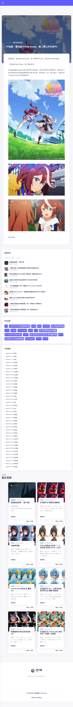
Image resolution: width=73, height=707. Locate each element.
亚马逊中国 (7, 330)
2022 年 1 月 (10, 436)
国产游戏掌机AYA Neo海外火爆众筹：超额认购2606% (25, 274)
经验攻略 (30, 339)
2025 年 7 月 (10, 359)
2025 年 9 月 (10, 353)
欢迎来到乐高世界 (43, 334)
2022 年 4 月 (10, 427)
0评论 (27, 521)
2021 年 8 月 (10, 451)
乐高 (57, 326)
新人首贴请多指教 (13, 334)
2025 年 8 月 (10, 356)
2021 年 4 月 (10, 463)
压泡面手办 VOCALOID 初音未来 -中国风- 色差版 (51, 633)
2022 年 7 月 (10, 417)
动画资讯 (9, 42)
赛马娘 (12, 237)
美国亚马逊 (38, 338)
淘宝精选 (61, 334)
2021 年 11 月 (10, 442)
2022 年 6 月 (10, 420)
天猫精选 (36, 330)
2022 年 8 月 (10, 414)
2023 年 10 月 (10, 399)
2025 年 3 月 (10, 362)
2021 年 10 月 (10, 445)
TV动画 (46, 326)
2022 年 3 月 (10, 430)
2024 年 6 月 (10, 390)
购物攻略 (45, 338)
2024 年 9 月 (10, 381)
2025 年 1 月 (10, 368)
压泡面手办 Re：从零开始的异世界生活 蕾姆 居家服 (50, 590)
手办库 (41, 500)
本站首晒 (25, 334)
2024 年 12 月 (10, 371)
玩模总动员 (14, 338)
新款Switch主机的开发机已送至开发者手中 (22, 297)
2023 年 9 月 (10, 402)
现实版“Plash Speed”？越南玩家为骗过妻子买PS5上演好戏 (27, 291)
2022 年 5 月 (10, 424)
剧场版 (31, 330)
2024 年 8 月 (10, 384)
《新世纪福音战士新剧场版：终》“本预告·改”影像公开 (25, 303)
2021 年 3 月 (10, 466)
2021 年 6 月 (10, 457)
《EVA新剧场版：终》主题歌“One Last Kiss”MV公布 (25, 285)
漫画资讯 (13, 500)
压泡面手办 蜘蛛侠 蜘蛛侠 (50, 502)
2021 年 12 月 (10, 439)
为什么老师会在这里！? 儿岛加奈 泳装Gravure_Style (50, 547)
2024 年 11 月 (10, 375)
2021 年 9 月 (10, 448)
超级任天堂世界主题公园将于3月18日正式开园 (23, 280)
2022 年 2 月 (10, 433)
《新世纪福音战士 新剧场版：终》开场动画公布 (23, 309)
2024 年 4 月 (10, 396)
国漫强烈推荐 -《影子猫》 (17, 262)
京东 (13, 330)
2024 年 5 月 (10, 393)
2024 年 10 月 (10, 378)
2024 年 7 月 (10, 387)
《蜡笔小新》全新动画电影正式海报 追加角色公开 (24, 268)
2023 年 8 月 (10, 405)
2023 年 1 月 (10, 408)
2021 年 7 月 (10, 454)
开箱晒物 (47, 330)
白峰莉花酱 (15, 546)
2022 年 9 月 (10, 411)
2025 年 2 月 (10, 365)
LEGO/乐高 (19, 326)
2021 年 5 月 (10, 460)
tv (39, 326)
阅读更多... (13, 516)
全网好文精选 (22, 330)
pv (9, 237)
